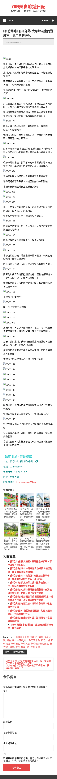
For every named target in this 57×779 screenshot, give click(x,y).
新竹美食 (25, 643)
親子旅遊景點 (33, 646)
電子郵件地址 (10, 732)
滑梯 (17, 646)
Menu (11, 20)
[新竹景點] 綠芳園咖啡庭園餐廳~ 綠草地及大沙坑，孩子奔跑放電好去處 (27, 543)
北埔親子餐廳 (36, 637)
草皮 (23, 646)
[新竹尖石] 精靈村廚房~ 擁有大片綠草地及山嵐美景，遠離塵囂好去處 (11, 543)
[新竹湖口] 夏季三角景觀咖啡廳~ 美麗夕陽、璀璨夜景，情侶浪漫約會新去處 (43, 514)
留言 (5, 691)
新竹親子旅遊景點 (40, 643)
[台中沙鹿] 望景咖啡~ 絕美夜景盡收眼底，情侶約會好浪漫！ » (27, 666)
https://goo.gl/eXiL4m (26, 482)
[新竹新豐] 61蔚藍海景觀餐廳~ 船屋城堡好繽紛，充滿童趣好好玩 (27, 514)
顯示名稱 (7, 721)
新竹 (9, 640)
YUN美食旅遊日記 (28, 6)
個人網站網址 (10, 743)
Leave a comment (13, 42)
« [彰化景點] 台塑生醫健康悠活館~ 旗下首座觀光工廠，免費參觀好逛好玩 (28, 662)
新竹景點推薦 (19, 652)
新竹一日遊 (17, 640)
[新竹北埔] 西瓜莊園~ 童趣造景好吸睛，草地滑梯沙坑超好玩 (11, 513)
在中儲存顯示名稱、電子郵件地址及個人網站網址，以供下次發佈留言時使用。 (27, 759)
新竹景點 (15, 643)
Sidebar (46, 20)
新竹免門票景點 (32, 640)
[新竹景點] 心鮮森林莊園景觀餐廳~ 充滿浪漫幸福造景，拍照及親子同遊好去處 (43, 543)
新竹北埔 (45, 640)
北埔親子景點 (22, 637)
